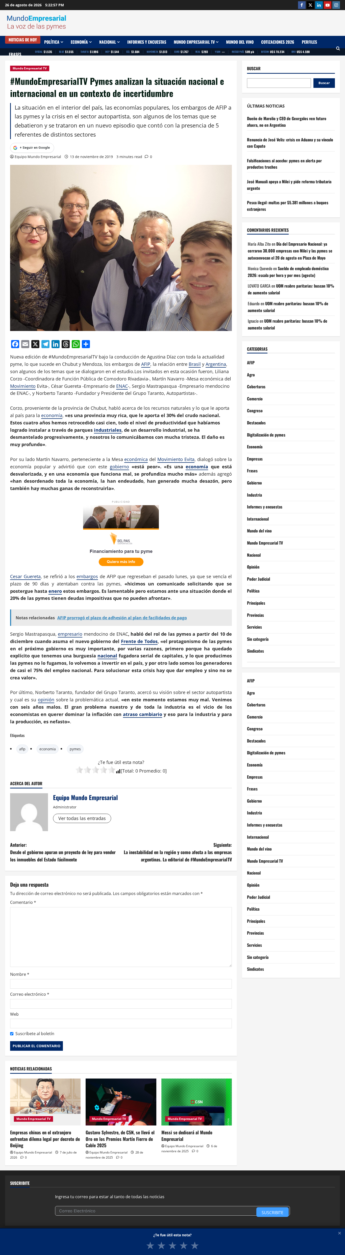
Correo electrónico (29, 994)
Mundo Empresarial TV (194, 42)
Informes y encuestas (146, 42)
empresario (70, 634)
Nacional (107, 42)
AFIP (145, 364)
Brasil (195, 364)
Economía (79, 42)
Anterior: (63, 852)
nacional (107, 656)
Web (14, 1014)
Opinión (253, 567)
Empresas (255, 459)
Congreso (255, 410)
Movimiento (23, 386)
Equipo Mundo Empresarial (38, 156)
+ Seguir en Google (35, 147)
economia (47, 749)
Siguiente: (178, 852)
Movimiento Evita (175, 459)
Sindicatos (255, 651)
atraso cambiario (142, 714)
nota (137, 762)
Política (51, 42)
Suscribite (272, 1212)
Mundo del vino (240, 42)
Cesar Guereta (25, 576)
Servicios (254, 627)
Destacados (256, 423)
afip (22, 749)
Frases (15, 54)
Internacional (258, 519)
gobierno (119, 467)
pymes (75, 749)
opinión (46, 700)
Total (127, 771)
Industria (254, 495)
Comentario (23, 902)
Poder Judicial (258, 579)
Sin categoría (257, 639)
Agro (251, 375)
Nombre (19, 974)
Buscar (254, 68)
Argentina (216, 364)
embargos (87, 576)
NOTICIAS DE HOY (23, 40)
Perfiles (309, 42)
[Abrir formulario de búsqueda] (338, 48)
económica (136, 459)
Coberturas (256, 386)
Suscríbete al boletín (34, 1033)
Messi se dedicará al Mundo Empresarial (186, 1135)
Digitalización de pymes (266, 435)
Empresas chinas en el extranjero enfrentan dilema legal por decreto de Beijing (45, 1138)
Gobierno (254, 483)
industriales (107, 430)
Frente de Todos (139, 641)
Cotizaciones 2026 (277, 42)
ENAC (122, 386)
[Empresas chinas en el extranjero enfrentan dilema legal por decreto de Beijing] (45, 1102)
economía (51, 415)
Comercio (255, 399)
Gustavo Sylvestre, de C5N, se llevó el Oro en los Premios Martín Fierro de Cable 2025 (120, 1138)
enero (55, 591)
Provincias (255, 615)
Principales (256, 603)
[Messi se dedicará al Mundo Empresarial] (196, 1102)
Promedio (149, 771)
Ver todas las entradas (82, 818)
